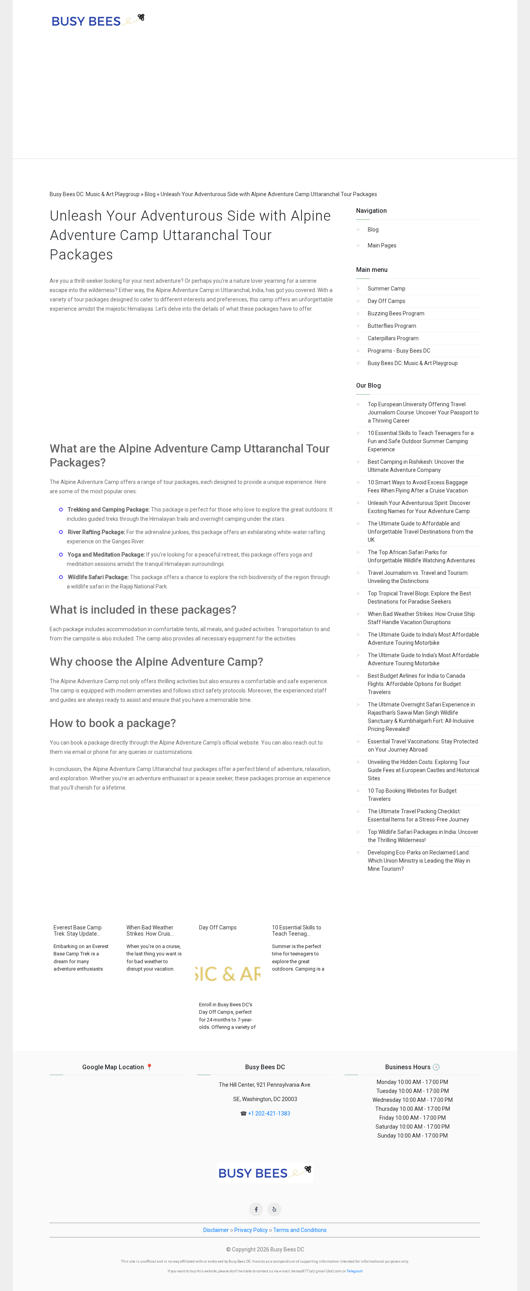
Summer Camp (386, 288)
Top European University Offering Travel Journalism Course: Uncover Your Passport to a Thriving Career (423, 412)
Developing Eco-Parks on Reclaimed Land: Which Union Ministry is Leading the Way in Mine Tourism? (419, 860)
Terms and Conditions (300, 1230)
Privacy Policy (251, 1230)
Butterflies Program (392, 326)
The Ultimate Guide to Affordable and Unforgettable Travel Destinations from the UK (420, 531)
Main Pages (382, 245)
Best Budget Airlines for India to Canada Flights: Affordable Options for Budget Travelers (416, 684)
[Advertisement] (265, 100)
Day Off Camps (386, 301)
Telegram (355, 1271)
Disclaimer (216, 1230)
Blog (373, 229)
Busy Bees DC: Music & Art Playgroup (413, 363)
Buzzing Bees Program (396, 313)
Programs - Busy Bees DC (399, 351)
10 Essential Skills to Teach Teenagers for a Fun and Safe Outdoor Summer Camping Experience (421, 441)
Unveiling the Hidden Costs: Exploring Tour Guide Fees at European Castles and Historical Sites (423, 770)
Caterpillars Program (393, 338)
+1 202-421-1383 (269, 1113)
